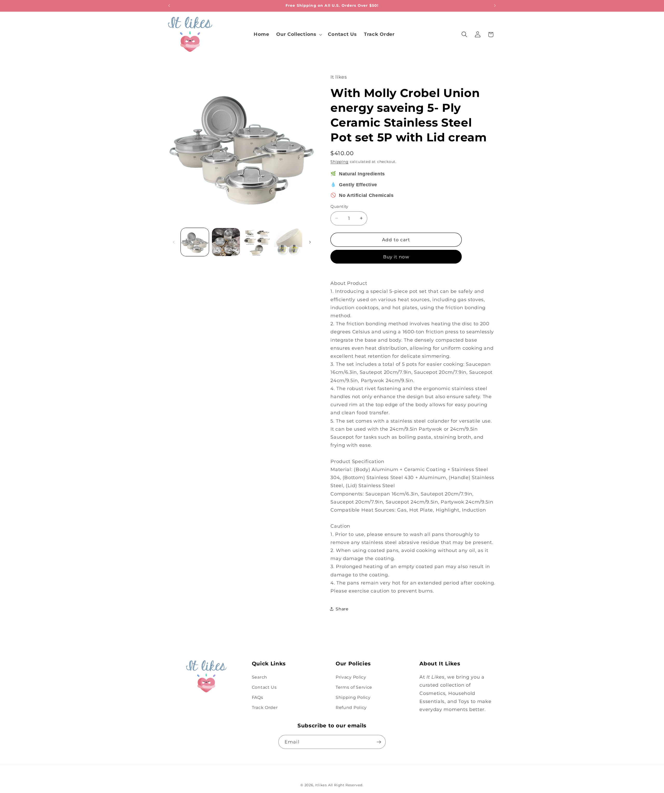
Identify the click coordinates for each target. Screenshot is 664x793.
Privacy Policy (351, 677)
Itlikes (321, 785)
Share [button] (342, 608)
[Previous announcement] (169, 5)
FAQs (257, 697)
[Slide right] (310, 242)
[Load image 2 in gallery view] (226, 242)
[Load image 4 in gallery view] (288, 242)
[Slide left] (173, 242)
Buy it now (396, 256)
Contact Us (264, 687)
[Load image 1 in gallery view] (195, 242)
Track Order (265, 707)
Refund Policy (351, 707)
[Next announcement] (495, 5)
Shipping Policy (353, 697)
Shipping (339, 162)
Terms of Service (354, 687)
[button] (298, 34)
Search (259, 677)
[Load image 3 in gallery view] (257, 242)
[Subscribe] (378, 742)
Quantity (339, 206)
